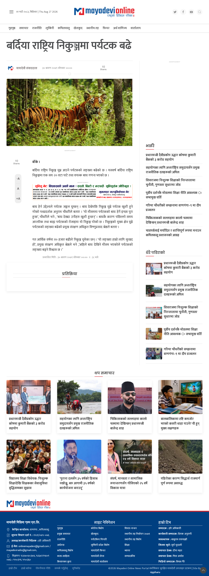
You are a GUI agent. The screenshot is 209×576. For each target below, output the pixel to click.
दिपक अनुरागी (175, 534)
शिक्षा (127, 545)
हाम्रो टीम (13, 569)
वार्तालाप (136, 28)
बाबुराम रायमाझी (172, 539)
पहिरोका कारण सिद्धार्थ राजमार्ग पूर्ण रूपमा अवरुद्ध (180, 481)
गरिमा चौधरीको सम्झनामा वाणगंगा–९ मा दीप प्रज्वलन (173, 207)
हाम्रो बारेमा (26, 569)
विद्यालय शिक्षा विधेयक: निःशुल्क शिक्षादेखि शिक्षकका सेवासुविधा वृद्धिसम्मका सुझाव (28, 483)
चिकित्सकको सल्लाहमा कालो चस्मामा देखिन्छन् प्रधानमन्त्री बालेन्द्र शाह (169, 220)
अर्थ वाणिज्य (120, 28)
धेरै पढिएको (155, 252)
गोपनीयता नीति (43, 569)
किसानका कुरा (64, 561)
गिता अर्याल (171, 556)
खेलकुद (78, 28)
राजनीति (37, 28)
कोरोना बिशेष (97, 528)
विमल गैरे (171, 561)
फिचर (106, 28)
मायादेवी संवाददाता (26, 68)
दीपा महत (170, 550)
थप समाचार (104, 373)
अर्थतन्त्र (60, 545)
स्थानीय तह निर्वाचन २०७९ (137, 534)
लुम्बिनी (50, 28)
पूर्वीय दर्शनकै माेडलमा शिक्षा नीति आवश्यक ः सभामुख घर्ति (174, 195)
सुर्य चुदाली (170, 545)
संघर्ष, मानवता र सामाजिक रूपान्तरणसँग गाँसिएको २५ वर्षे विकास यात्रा (128, 483)
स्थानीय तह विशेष (133, 539)
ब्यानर (127, 550)
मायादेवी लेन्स (97, 556)
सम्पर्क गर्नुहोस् (61, 569)
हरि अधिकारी (169, 528)
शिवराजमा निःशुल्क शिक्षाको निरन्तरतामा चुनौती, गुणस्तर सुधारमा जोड (170, 182)
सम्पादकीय (130, 556)
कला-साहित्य (63, 556)
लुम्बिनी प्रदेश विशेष (100, 545)
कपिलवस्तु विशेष (65, 550)
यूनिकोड (76, 569)
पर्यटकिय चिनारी (99, 539)
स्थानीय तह (92, 28)
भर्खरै (150, 145)
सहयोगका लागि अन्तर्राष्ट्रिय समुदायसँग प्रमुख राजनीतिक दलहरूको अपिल (173, 170)
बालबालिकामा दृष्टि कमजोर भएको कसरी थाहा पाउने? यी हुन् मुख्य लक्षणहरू (180, 423)
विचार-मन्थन (131, 528)
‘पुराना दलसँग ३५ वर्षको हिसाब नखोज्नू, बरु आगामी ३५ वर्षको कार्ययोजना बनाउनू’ (78, 483)
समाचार (23, 28)
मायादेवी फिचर (98, 550)
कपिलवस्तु (64, 28)
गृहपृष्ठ (11, 28)
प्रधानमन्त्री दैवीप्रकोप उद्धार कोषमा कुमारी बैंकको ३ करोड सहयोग (171, 157)
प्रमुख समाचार (63, 534)
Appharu (155, 572)
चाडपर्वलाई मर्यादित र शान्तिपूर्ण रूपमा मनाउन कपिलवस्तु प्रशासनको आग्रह (173, 232)
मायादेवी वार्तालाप (99, 561)
